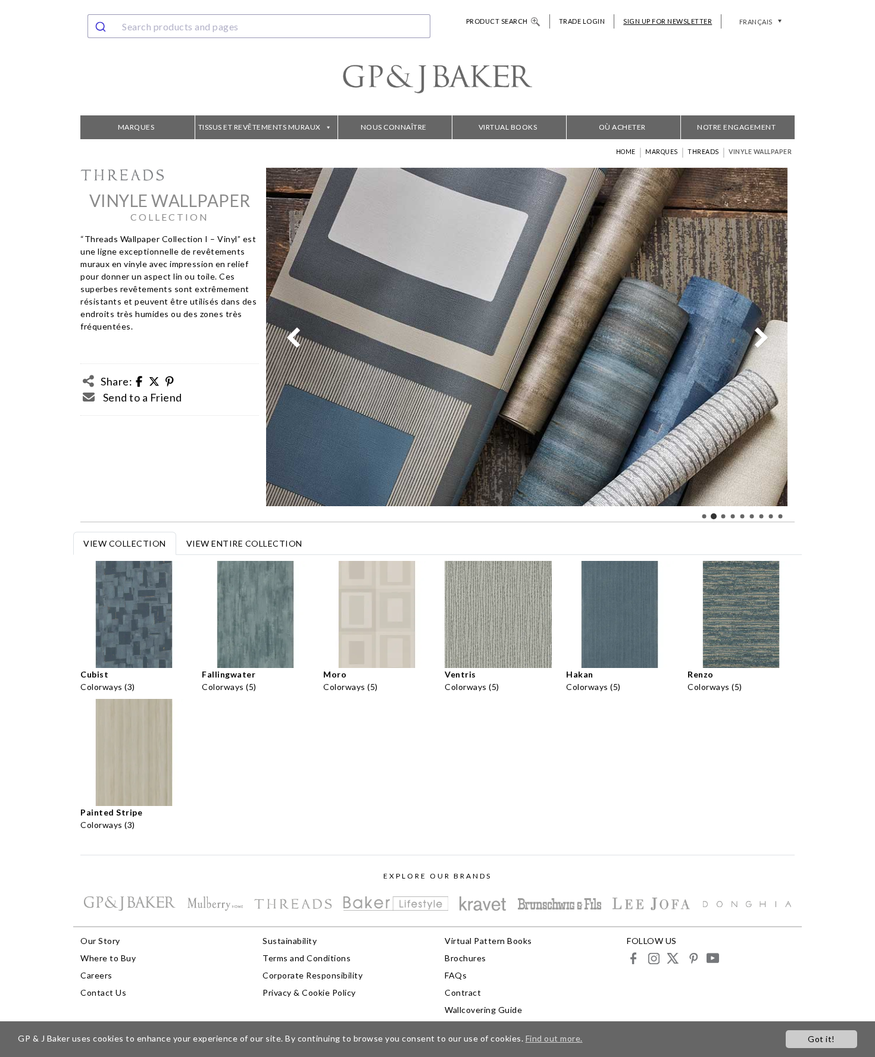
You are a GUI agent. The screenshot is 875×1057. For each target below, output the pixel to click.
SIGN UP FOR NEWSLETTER (667, 21)
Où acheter (622, 127)
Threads (703, 151)
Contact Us (103, 992)
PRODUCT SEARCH (497, 21)
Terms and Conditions (306, 958)
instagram (653, 958)
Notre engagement (736, 127)
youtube (712, 958)
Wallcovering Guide (483, 1010)
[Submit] (102, 26)
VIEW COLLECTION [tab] (124, 543)
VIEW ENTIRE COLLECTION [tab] (244, 543)
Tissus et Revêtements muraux (259, 127)
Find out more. (554, 1038)
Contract (463, 992)
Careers (96, 975)
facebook (633, 958)
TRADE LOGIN (582, 21)
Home (626, 151)
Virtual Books (508, 127)
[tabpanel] (437, 699)
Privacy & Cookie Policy (309, 992)
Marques (136, 127)
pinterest (692, 958)
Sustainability (289, 941)
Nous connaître (394, 127)
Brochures (465, 958)
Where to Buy (108, 958)
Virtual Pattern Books (488, 941)
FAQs (456, 975)
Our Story (100, 941)
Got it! (821, 1039)
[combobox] (259, 26)
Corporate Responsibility (312, 975)
